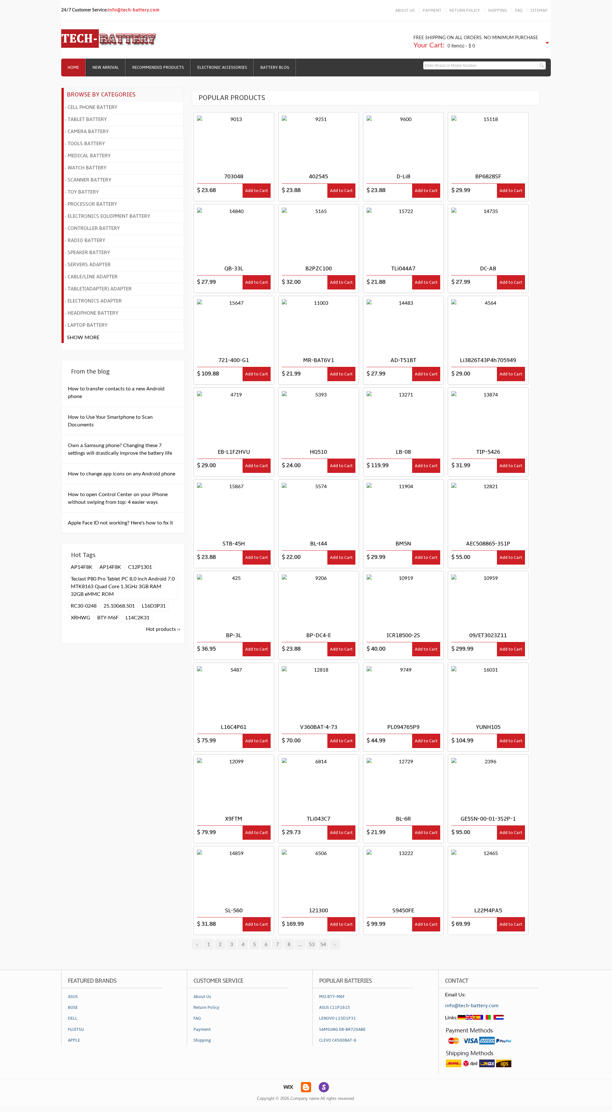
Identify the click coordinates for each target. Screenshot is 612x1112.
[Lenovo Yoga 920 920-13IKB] (234, 691)
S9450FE (403, 910)
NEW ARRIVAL (105, 67)
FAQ (518, 10)
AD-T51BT (403, 360)
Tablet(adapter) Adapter (100, 289)
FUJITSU (76, 1029)
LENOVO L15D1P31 (337, 1018)
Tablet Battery (87, 119)
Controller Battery (94, 228)
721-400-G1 (233, 360)
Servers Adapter (89, 264)
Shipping (202, 1040)
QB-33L (233, 268)
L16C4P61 (233, 727)
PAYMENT (432, 10)
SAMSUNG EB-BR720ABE (342, 1029)
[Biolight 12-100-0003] (403, 416)
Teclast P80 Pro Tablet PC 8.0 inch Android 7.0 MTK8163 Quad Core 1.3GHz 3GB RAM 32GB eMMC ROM (123, 586)
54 (323, 944)
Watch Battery (87, 168)
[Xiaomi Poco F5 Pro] (403, 507)
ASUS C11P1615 (334, 1007)
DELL (72, 1018)
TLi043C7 (318, 819)
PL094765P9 (403, 727)
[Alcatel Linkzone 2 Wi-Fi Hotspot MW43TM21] (318, 783)
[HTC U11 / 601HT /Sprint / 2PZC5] (318, 232)
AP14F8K (81, 567)
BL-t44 (318, 543)
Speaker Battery (89, 252)
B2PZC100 (318, 268)
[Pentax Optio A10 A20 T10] (403, 140)
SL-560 (234, 910)
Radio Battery (86, 240)
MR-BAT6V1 (318, 360)
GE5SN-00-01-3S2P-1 (488, 819)
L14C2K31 (137, 617)
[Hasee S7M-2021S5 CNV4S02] (318, 691)
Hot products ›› (163, 629)
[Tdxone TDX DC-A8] (488, 232)
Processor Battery (92, 204)
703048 (233, 176)
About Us (202, 996)
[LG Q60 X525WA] (318, 507)
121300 (318, 910)
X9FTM (233, 819)
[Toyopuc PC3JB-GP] (488, 416)
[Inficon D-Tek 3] (234, 324)
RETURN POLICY (464, 10)
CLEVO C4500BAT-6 (337, 1040)
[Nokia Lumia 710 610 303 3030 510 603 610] (234, 599)
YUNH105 (488, 727)
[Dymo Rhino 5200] (403, 599)
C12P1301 (140, 567)
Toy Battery (83, 192)
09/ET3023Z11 (488, 635)
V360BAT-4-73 (318, 727)
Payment (202, 1029)
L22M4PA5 (488, 910)
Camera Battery (88, 131)
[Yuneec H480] (488, 691)
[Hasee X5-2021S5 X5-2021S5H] (488, 507)
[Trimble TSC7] (318, 874)
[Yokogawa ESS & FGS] (403, 874)
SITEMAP (539, 10)
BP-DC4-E (318, 635)
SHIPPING (497, 10)
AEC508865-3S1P (488, 543)
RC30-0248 (84, 606)
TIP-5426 (488, 452)
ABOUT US (405, 10)
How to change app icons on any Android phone (121, 473)
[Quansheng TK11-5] (488, 140)
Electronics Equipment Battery (109, 216)
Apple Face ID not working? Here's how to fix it (120, 522)
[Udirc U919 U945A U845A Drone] (318, 140)
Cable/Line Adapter (93, 277)
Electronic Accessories (222, 67)
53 (312, 944)
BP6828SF (488, 176)
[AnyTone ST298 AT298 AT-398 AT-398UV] (234, 507)
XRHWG (80, 617)
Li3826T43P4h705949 (488, 360)
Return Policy (206, 1007)
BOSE (73, 1007)
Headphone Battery (93, 313)
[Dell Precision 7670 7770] (234, 783)
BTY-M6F (108, 617)
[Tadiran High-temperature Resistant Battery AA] (234, 874)
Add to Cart (256, 190)
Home (73, 67)
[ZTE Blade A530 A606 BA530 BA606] (488, 324)
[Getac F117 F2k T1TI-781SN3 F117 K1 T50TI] (488, 783)
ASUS (73, 996)
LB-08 (403, 452)
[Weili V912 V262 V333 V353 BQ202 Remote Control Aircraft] (234, 140)
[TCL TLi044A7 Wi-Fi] (403, 232)
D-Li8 (403, 176)
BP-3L (233, 635)
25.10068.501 (119, 606)
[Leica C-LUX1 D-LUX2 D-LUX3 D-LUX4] (318, 599)
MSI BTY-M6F (332, 996)
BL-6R (403, 819)
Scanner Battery (89, 180)
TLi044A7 (403, 268)
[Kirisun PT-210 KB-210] (234, 232)
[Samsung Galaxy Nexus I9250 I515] (234, 416)
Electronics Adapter (95, 301)
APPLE (74, 1040)
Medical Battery (89, 156)
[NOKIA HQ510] (318, 416)
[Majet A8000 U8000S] (403, 691)
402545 (318, 176)
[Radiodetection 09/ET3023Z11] (488, 599)
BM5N (403, 543)
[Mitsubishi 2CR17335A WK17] (318, 324)
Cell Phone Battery (92, 107)
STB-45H (233, 543)
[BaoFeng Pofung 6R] (403, 783)
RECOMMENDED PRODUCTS (158, 67)
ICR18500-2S (403, 635)
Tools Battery (86, 143)
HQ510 (318, 452)
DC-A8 (488, 268)
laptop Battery (87, 325)
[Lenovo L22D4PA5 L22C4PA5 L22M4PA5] (488, 874)
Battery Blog (274, 67)
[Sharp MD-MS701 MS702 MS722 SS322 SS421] (403, 324)
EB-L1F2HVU (234, 452)
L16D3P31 (154, 606)
